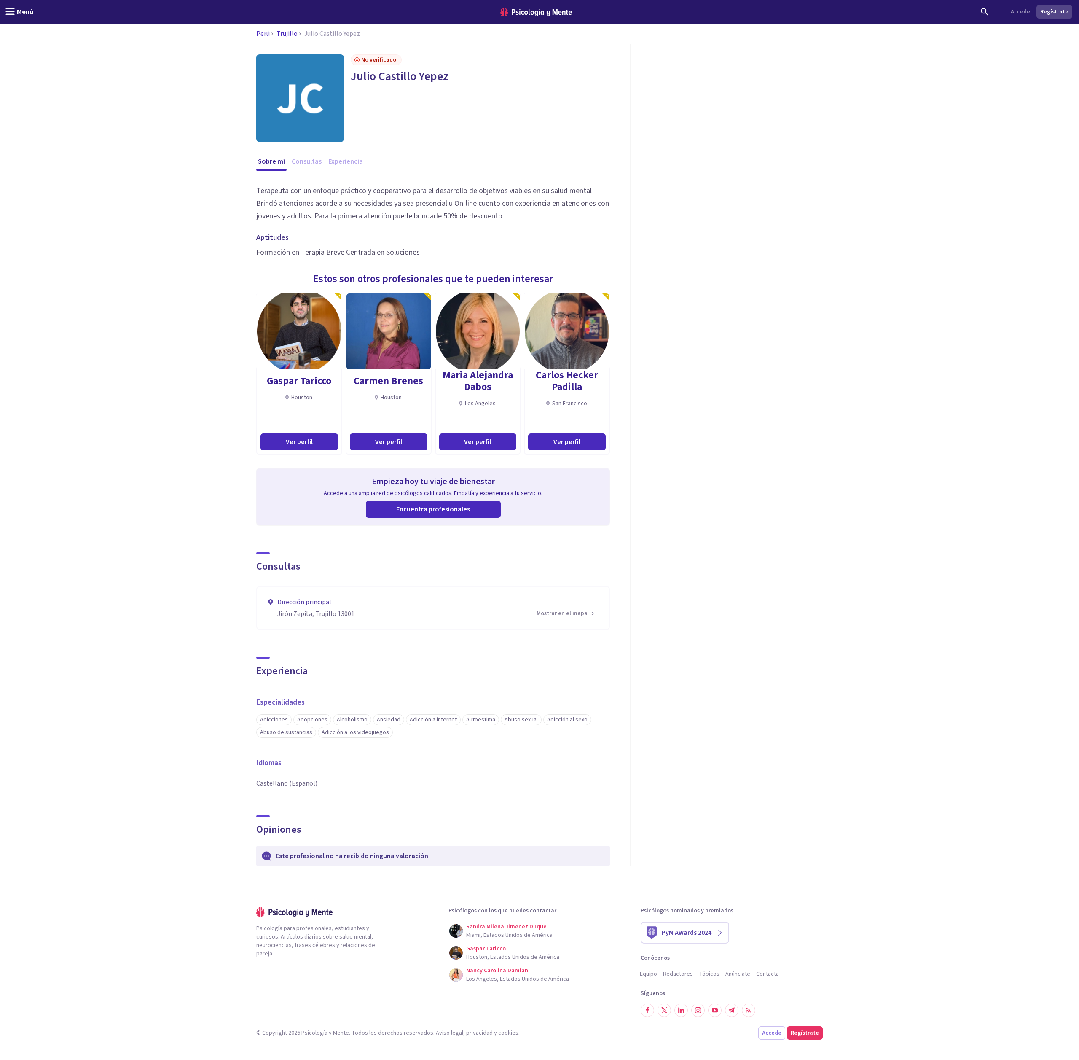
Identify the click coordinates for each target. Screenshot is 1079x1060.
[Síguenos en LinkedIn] (681, 1010)
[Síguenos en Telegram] (731, 1010)
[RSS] (748, 1010)
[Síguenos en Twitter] (664, 1010)
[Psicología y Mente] (536, 12)
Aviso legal (449, 1033)
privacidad (479, 1033)
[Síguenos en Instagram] (698, 1010)
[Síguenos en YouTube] (715, 1010)
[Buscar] (984, 11)
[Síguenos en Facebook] (647, 1010)
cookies (508, 1033)
